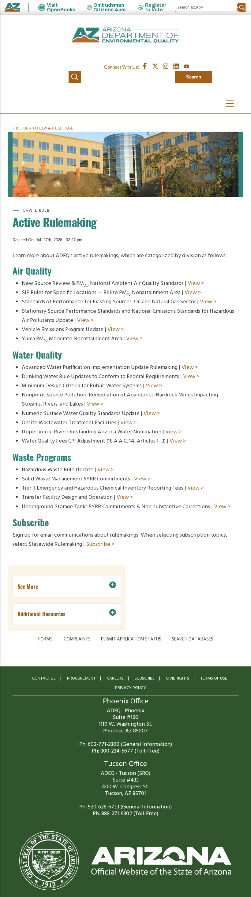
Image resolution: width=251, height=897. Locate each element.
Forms (45, 639)
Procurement (81, 678)
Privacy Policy (130, 687)
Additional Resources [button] (41, 614)
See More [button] (27, 586)
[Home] (125, 35)
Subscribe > (100, 544)
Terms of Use (213, 678)
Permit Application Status (131, 639)
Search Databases (192, 639)
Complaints (77, 639)
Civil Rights (177, 678)
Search (75, 77)
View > (196, 283)
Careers (115, 678)
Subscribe (145, 678)
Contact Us (44, 678)
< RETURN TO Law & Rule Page (43, 128)
